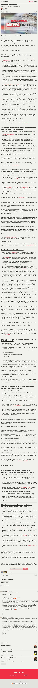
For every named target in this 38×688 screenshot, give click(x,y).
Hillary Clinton (25, 187)
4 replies (4, 613)
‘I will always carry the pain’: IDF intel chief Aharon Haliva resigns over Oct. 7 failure (17, 387)
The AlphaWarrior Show (11, 237)
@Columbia (25, 535)
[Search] (36, 643)
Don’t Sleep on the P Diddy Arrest (6, 659)
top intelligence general (18, 405)
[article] (19, 647)
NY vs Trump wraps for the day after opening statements (16, 55)
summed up (6, 257)
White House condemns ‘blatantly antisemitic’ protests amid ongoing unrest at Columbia (16, 505)
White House (29, 186)
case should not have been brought (11, 84)
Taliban (17, 178)
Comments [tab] (3, 582)
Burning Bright (5, 8)
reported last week (32, 545)
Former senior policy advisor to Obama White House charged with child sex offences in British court (18, 170)
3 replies (4, 633)
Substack (14, 685)
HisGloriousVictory (5, 617)
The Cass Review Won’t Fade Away (12, 250)
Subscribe (31, 1)
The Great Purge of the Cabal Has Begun (9, 657)
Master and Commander (6, 645)
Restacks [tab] (7, 582)
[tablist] (5, 582)
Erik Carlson (7, 660)
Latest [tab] (5, 642)
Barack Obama (9, 187)
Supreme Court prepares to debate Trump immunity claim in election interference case (18, 128)
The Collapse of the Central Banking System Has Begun (10, 646)
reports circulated (20, 527)
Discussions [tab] (8, 642)
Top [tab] (2, 642)
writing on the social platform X (27, 534)
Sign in (35, 1)
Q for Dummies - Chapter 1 (6, 651)
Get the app (24, 683)
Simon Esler (7, 334)
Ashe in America (15, 165)
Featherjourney (4, 591)
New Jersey (17, 186)
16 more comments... (3, 637)
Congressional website (26, 487)
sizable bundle (12, 268)
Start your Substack (16, 683)
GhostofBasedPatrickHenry (31, 245)
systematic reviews (26, 268)
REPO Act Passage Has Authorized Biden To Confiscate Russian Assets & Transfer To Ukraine (17, 471)
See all (3, 663)
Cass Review (14, 252)
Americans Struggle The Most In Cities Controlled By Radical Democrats (18, 340)
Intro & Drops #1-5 (4, 652)
